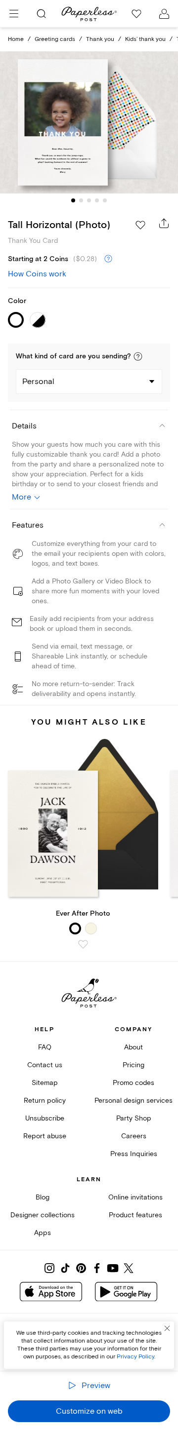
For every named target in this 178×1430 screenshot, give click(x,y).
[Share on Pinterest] (81, 1268)
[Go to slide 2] (81, 200)
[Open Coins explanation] (108, 259)
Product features (135, 1215)
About (133, 1047)
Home (16, 39)
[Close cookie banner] (167, 1328)
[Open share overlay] (164, 223)
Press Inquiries (133, 1154)
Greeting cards (55, 39)
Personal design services (133, 1100)
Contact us (44, 1065)
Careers (133, 1136)
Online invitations (135, 1197)
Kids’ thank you (145, 39)
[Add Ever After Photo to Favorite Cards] (83, 944)
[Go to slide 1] (73, 200)
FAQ (44, 1047)
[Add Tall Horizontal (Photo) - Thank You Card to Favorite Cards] (140, 225)
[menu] (14, 14)
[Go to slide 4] (97, 200)
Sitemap (45, 1083)
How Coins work (37, 274)
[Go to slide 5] (105, 200)
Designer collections (42, 1215)
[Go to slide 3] (89, 200)
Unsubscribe (44, 1118)
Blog (42, 1197)
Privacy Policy (135, 1356)
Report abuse (44, 1136)
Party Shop (133, 1118)
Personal (38, 381)
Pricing (133, 1065)
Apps (42, 1233)
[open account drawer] (164, 14)
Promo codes (133, 1083)
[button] (138, 356)
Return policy (45, 1100)
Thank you (100, 39)
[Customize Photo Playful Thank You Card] (89, 122)
